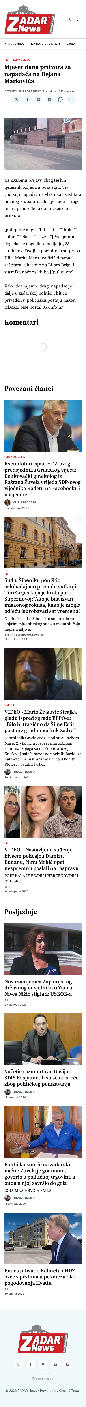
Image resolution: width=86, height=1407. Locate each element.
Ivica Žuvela (14, 457)
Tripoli (75, 1390)
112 (6, 59)
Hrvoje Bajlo (24, 771)
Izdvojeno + (23, 59)
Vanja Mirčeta (24, 502)
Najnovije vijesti (45, 43)
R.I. (6, 1000)
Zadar (72, 43)
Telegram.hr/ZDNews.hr (24, 635)
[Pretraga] (76, 19)
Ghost (63, 1390)
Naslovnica (14, 43)
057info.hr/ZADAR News (23, 91)
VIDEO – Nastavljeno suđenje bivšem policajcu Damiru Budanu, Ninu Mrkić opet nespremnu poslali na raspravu (41, 859)
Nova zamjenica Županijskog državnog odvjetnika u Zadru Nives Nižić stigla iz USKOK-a (38, 987)
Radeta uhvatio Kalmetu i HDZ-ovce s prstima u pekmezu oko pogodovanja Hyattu (40, 1276)
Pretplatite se (43, 1379)
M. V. (7, 887)
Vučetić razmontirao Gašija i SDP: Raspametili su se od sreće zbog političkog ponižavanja (41, 1077)
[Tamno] (71, 19)
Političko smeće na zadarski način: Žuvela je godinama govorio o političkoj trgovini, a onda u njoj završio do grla (39, 1174)
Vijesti (10, 705)
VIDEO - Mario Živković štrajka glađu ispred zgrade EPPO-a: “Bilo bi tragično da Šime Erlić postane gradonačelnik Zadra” (40, 721)
